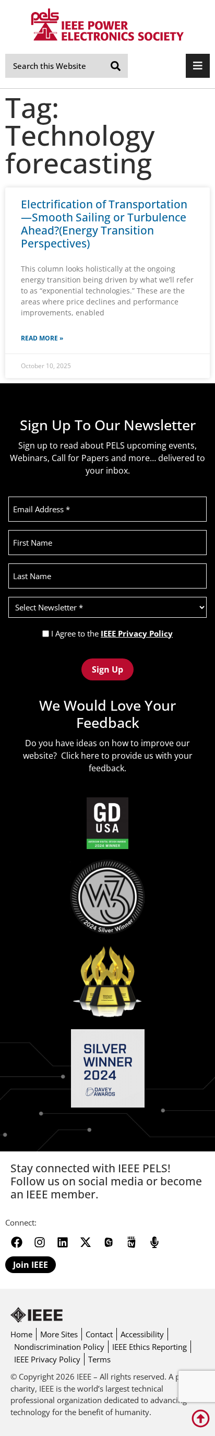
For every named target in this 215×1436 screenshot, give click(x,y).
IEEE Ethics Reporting (149, 1346)
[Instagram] (39, 1242)
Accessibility (142, 1334)
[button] (198, 66)
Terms (99, 1359)
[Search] (116, 66)
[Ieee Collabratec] (108, 1242)
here (90, 755)
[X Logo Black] (85, 1242)
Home (21, 1334)
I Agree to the (112, 634)
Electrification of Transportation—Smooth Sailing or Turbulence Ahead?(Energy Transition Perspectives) (104, 224)
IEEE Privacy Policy (137, 633)
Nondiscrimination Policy (59, 1346)
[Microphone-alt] (154, 1242)
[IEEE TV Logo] (131, 1242)
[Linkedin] (62, 1242)
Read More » (42, 338)
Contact (99, 1334)
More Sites (59, 1334)
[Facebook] (16, 1242)
